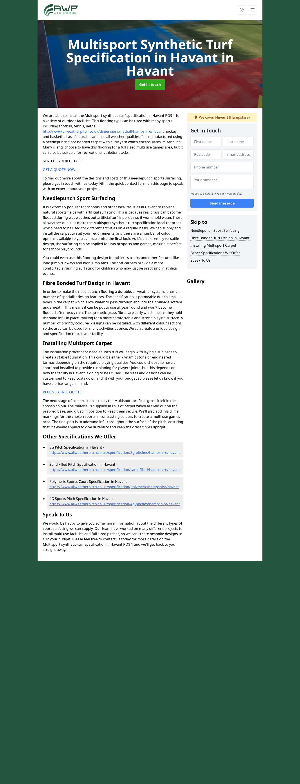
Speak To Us (200, 260)
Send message (222, 203)
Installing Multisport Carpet (213, 245)
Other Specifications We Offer (215, 252)
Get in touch (150, 84)
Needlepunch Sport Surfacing (215, 230)
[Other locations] (241, 9)
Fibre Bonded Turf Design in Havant (219, 237)
